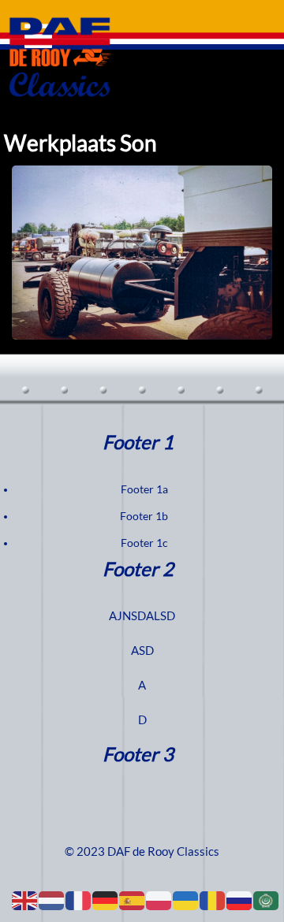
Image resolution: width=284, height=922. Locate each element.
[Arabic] (266, 900)
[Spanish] (132, 900)
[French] (78, 900)
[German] (105, 900)
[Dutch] (52, 900)
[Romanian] (213, 900)
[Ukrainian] (186, 900)
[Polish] (159, 900)
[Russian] (239, 900)
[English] (25, 900)
